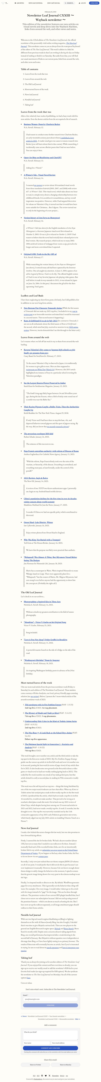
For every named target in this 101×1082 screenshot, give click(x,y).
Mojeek (57, 928)
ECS (38, 1076)
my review (35, 696)
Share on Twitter (35, 1065)
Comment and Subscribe (50, 1048)
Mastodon (55, 1076)
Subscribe (94, 3)
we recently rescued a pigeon (58, 426)
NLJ (34, 1076)
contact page (43, 856)
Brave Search (69, 928)
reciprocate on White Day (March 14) (40, 369)
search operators (53, 947)
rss (67, 1076)
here (28, 977)
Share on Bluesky (65, 1065)
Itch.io (62, 1076)
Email (25, 995)
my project (38, 185)
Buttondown (38, 1079)
